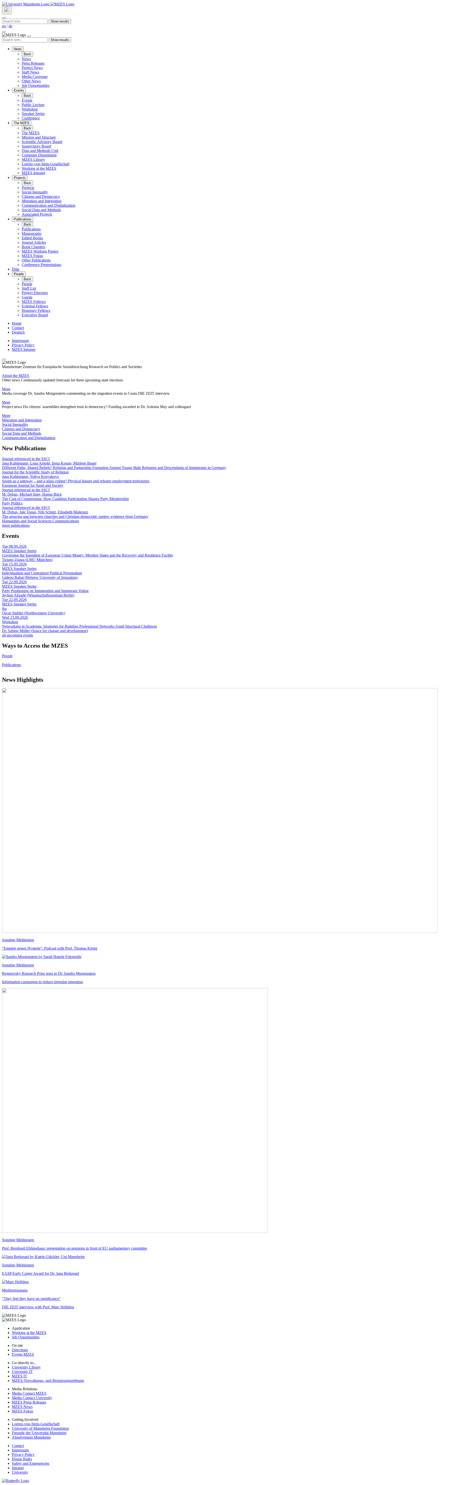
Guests (27, 297)
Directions (20, 1350)
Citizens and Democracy (41, 196)
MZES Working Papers (40, 251)
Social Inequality (35, 192)
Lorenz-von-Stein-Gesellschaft (45, 164)
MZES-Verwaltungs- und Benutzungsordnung (48, 1380)
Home (16, 323)
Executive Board (35, 315)
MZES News (22, 1407)
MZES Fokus (32, 256)
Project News (32, 68)
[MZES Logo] (62, 4)
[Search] (7, 10)
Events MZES (23, 1354)
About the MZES (15, 376)
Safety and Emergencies (30, 1463)
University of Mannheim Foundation (40, 1428)
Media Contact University (32, 1398)
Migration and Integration (41, 201)
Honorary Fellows (36, 310)
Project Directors (35, 293)
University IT (22, 1372)
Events (19, 90)
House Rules (22, 1459)
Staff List (29, 288)
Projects (20, 178)
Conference (31, 118)
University (20, 1472)
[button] (237, 420)
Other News (31, 81)
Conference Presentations (41, 265)
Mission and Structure (39, 137)
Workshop (30, 109)
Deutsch (18, 332)
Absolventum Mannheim (31, 1437)
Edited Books (32, 238)
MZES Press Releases (29, 1402)
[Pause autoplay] (4, 359)
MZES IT (19, 1376)
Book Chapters (33, 247)
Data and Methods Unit (40, 151)
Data (15, 269)
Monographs (31, 233)
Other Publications (36, 260)
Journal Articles (34, 242)
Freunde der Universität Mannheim (39, 1433)
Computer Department (39, 155)
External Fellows (35, 306)
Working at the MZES (39, 168)
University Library (26, 1367)
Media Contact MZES (29, 1393)
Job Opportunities (35, 85)
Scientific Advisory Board (42, 142)
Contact (18, 328)
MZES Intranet (33, 173)
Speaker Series (33, 114)
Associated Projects (37, 214)
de (10, 26)
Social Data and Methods (41, 210)
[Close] (4, 18)
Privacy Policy (23, 345)
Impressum (20, 340)
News (18, 49)
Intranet (18, 1468)
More (6, 389)
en (4, 26)
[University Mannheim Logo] (26, 4)
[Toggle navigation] (4, 32)
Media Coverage (35, 77)
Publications (22, 219)
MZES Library (33, 159)
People (19, 274)
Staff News (30, 72)
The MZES (21, 123)
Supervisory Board (36, 146)
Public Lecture (33, 105)
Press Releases (33, 63)
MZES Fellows (34, 302)
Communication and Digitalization (48, 205)
